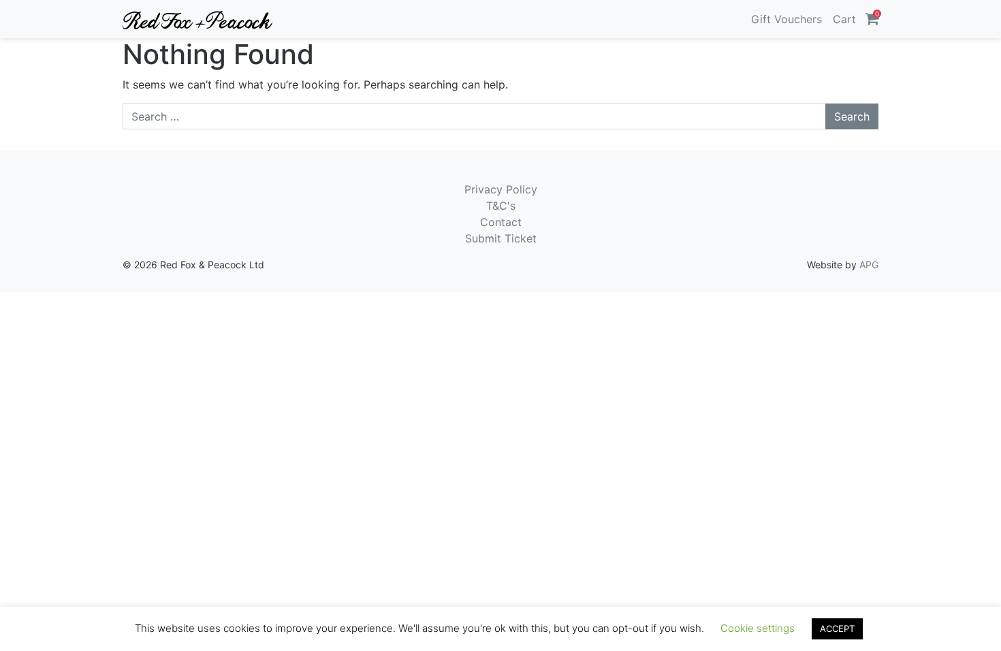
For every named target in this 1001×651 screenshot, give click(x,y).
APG (868, 264)
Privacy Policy (500, 189)
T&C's (500, 205)
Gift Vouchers (786, 19)
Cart (844, 19)
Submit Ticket (501, 238)
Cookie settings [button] (757, 628)
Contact (501, 222)
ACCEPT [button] (837, 628)
